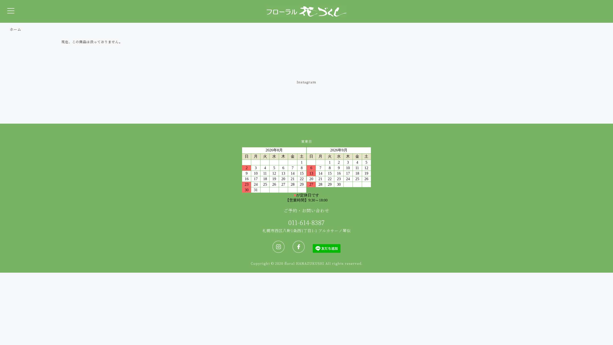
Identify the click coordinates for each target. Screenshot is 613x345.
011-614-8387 (306, 222)
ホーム (15, 29)
